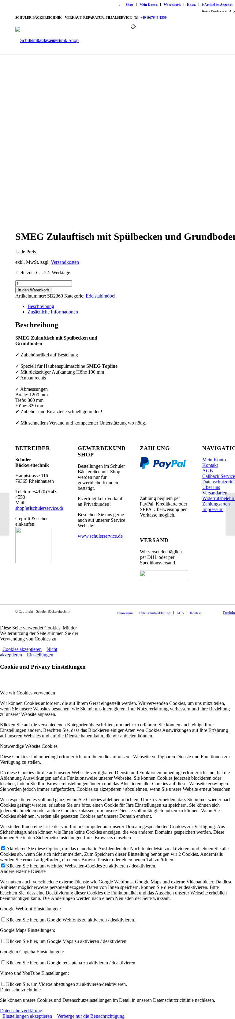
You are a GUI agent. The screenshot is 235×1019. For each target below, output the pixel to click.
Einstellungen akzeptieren (27, 1016)
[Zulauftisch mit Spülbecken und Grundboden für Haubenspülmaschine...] (230, 514)
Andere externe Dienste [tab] (23, 871)
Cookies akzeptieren (22, 649)
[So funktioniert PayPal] (163, 467)
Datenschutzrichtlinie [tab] (20, 989)
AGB (207, 470)
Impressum (212, 509)
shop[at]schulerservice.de (39, 508)
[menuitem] (129, 4)
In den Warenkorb (33, 290)
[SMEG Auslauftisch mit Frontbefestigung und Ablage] (4, 514)
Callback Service (218, 476)
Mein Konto (148, 4)
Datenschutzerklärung (21, 1010)
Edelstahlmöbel (100, 295)
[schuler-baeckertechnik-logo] (47, 40)
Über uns (211, 487)
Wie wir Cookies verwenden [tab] (27, 692)
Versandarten (214, 492)
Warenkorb (172, 4)
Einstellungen (40, 654)
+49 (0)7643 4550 (153, 17)
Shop (129, 4)
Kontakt (210, 465)
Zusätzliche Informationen (53, 311)
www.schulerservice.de (100, 536)
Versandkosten (65, 262)
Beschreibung (41, 306)
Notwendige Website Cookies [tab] (29, 746)
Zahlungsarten (216, 503)
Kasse (191, 4)
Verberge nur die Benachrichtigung (91, 1016)
